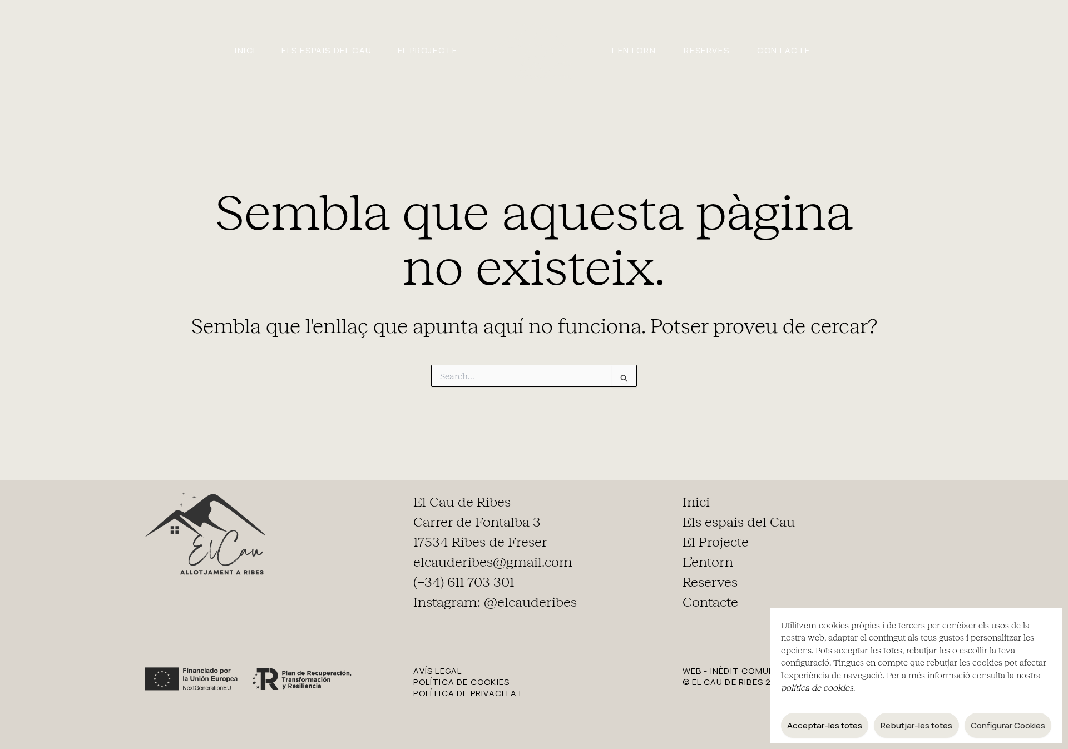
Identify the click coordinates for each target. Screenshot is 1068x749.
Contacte (783, 50)
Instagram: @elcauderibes (495, 602)
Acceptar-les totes (824, 725)
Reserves (706, 50)
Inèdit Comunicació (758, 671)
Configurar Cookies (1008, 725)
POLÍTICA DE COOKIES (461, 682)
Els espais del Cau (326, 50)
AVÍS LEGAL (437, 671)
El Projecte (428, 50)
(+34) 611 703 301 (463, 582)
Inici (245, 50)
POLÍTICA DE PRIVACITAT (468, 693)
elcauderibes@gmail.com (492, 562)
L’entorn (634, 50)
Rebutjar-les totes (916, 725)
